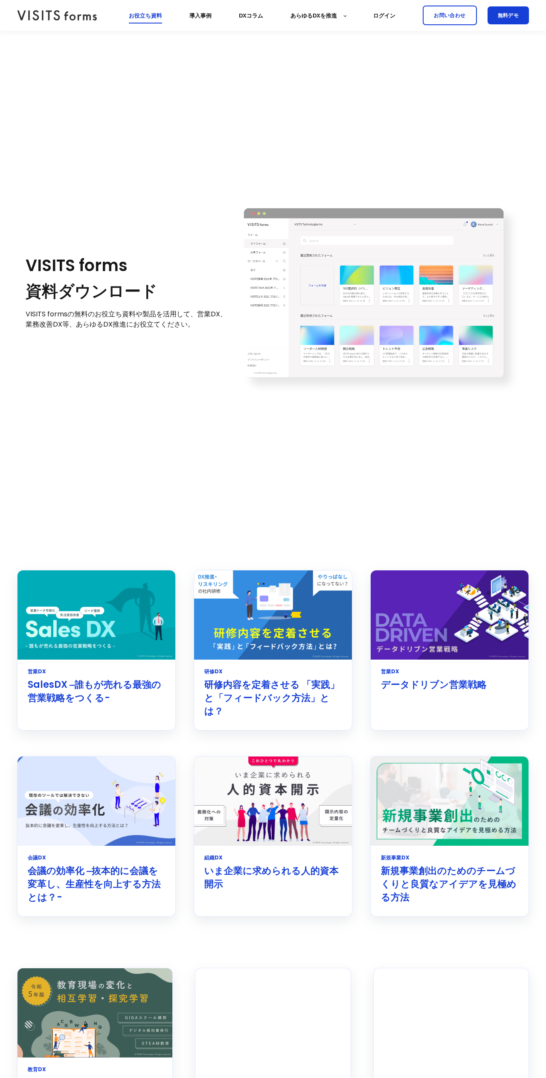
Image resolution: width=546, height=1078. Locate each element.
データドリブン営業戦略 (434, 684)
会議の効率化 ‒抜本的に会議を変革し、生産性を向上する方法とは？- (94, 884)
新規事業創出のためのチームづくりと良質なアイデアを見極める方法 (449, 884)
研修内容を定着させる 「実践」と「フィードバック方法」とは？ (272, 698)
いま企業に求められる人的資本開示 (271, 877)
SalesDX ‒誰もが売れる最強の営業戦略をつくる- (94, 691)
